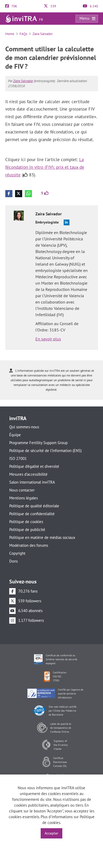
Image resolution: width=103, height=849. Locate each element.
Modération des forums (28, 545)
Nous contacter (22, 490)
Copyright (17, 553)
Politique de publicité (27, 530)
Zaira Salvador (42, 34)
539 (53, 6)
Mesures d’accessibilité (28, 474)
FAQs (23, 34)
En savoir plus (48, 338)
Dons (13, 561)
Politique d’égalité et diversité (34, 466)
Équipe (15, 435)
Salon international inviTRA (32, 482)
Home (9, 34)
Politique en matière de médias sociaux (42, 537)
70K (14, 6)
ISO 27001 (18, 458)
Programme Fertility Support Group (38, 443)
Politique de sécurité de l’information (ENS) (45, 451)
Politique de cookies (26, 522)
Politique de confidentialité (32, 514)
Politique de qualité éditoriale (34, 506)
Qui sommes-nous (24, 427)
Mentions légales (23, 498)
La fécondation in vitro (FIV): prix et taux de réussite (44, 167)
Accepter (51, 833)
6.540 (93, 6)
